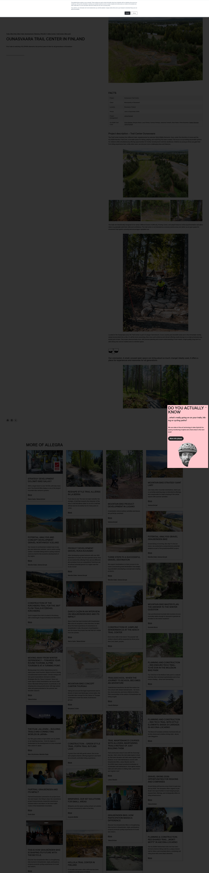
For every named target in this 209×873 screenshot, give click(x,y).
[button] (205, 407)
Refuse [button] (134, 13)
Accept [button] (127, 13)
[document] (104, 436)
